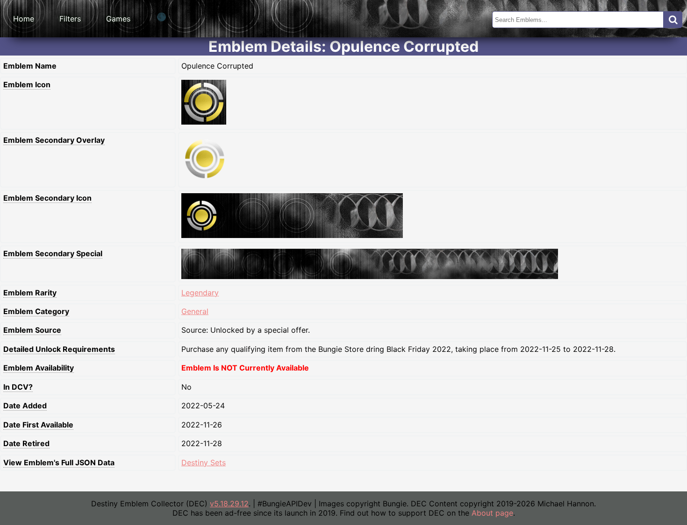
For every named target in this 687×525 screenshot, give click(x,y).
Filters (70, 18)
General (194, 311)
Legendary (200, 292)
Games (118, 18)
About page (492, 513)
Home (23, 18)
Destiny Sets (203, 462)
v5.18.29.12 (229, 503)
